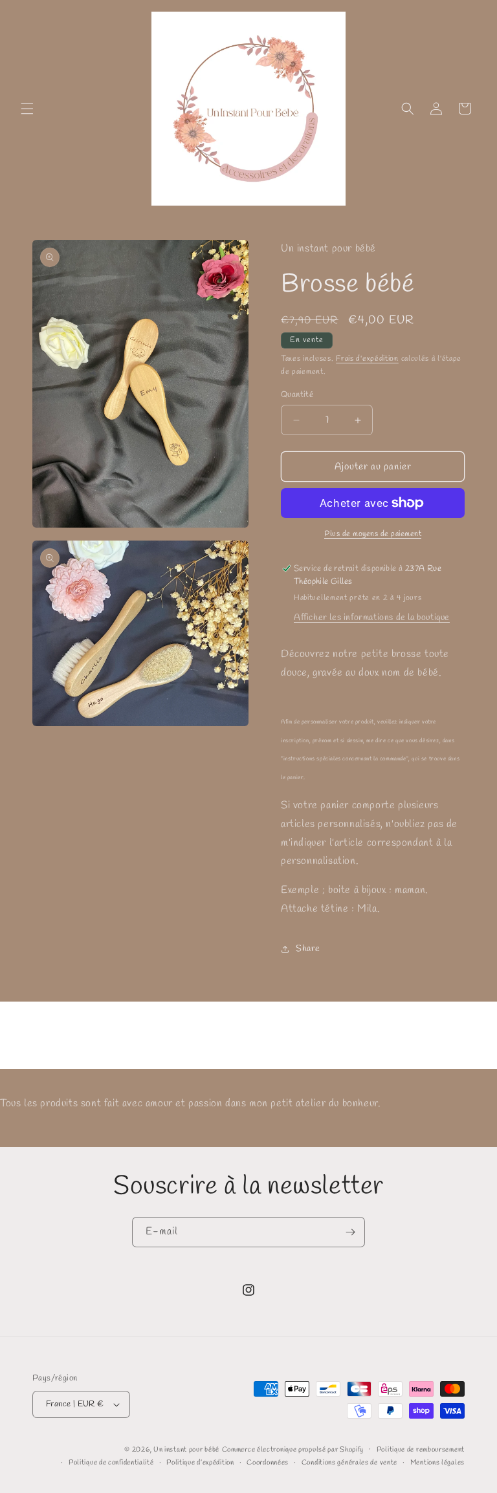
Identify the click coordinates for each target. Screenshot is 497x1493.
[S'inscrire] (350, 1232)
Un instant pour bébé (186, 1449)
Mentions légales (437, 1462)
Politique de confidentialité (111, 1462)
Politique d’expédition (200, 1462)
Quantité (297, 394)
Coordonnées (268, 1462)
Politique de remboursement (421, 1449)
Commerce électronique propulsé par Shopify (293, 1449)
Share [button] (308, 949)
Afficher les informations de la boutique (372, 618)
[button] (27, 108)
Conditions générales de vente (349, 1462)
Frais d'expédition (367, 359)
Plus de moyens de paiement (372, 534)
